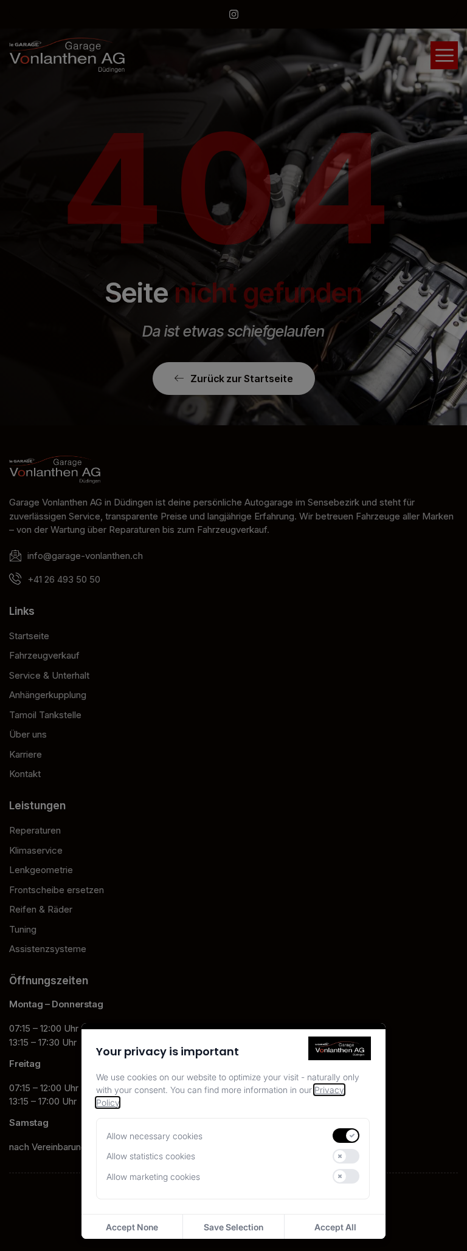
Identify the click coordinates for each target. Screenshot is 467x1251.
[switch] (346, 1135)
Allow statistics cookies (150, 1156)
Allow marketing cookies (153, 1176)
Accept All (335, 1227)
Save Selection (233, 1227)
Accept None (132, 1227)
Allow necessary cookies (154, 1136)
